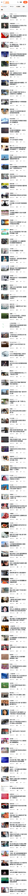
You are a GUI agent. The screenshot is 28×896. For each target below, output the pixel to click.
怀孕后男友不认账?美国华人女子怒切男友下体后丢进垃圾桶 (18, 713)
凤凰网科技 (12, 456)
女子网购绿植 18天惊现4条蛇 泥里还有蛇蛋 (18, 638)
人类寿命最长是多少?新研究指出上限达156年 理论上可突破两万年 (18, 629)
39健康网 (11, 513)
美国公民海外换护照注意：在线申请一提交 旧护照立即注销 (18, 430)
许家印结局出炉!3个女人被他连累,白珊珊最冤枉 (18, 741)
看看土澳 (11, 767)
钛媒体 (11, 645)
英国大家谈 (12, 597)
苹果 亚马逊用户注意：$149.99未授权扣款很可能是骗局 (18, 440)
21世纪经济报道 (13, 323)
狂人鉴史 (11, 155)
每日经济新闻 (12, 118)
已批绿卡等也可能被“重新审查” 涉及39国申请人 (18, 383)
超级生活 (11, 370)
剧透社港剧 (12, 183)
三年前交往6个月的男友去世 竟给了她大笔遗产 (18, 335)
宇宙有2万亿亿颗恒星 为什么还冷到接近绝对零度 (18, 223)
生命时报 (11, 683)
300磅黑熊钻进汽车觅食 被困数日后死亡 (18, 297)
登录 (21, 2)
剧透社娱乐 (12, 542)
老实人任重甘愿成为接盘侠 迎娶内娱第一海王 (18, 564)
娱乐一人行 (12, 61)
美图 (2, 9)
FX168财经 (12, 266)
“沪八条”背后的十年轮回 (16, 140)
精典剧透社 (12, 561)
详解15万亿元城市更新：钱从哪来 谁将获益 (18, 288)
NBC (11, 294)
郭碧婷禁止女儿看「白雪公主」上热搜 (18, 402)
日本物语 (11, 239)
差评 (10, 729)
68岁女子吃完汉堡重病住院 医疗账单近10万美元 (18, 478)
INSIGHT (12, 399)
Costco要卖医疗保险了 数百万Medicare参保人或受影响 (18, 354)
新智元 (11, 878)
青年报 (11, 466)
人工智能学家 (12, 626)
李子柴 (11, 664)
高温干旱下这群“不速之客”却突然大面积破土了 (18, 535)
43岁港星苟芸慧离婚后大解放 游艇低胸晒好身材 (17, 545)
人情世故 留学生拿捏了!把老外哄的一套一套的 (18, 600)
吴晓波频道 (12, 174)
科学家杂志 (12, 256)
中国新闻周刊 (12, 23)
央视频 (11, 409)
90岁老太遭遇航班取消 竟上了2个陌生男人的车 (18, 373)
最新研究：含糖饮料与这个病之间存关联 (18, 307)
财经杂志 (11, 285)
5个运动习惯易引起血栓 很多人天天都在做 (18, 686)
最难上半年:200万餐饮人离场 (17, 695)
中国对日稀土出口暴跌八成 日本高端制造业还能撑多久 (18, 36)
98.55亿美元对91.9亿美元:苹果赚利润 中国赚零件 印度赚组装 (18, 844)
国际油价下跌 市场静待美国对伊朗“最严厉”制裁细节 (18, 269)
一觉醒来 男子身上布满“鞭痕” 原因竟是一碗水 (17, 657)
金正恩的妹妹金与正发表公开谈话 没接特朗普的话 (18, 26)
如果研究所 (12, 33)
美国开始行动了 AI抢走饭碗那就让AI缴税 (18, 278)
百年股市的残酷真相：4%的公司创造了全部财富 (18, 131)
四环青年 (11, 42)
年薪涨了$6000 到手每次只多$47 (17, 345)
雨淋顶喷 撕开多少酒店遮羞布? (18, 572)
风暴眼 (11, 313)
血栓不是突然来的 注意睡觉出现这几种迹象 (18, 516)
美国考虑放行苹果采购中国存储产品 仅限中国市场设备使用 (18, 55)
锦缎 (10, 128)
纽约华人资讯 (12, 719)
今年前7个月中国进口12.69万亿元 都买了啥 (18, 497)
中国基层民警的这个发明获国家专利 (18, 102)
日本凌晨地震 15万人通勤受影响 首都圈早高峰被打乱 (18, 242)
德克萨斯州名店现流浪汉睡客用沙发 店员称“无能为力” (18, 487)
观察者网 (11, 80)
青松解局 (11, 551)
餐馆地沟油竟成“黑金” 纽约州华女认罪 (18, 392)
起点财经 (11, 275)
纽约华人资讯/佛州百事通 (15, 822)
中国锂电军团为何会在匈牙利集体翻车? (18, 806)
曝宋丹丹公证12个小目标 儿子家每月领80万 (18, 64)
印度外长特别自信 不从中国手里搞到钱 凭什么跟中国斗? (18, 863)
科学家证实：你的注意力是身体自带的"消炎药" (18, 259)
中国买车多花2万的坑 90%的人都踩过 (18, 449)
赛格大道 (11, 361)
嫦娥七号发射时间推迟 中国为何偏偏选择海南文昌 (18, 158)
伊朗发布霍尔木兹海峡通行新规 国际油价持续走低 (18, 326)
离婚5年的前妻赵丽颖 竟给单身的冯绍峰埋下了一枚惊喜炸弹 (18, 148)
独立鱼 (11, 786)
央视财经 (11, 494)
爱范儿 (11, 757)
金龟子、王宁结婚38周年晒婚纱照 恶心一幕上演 (18, 770)
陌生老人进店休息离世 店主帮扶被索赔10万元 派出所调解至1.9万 (18, 891)
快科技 (11, 52)
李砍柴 (11, 588)
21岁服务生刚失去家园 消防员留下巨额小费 (18, 421)
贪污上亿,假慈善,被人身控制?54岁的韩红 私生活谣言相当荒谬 (18, 610)
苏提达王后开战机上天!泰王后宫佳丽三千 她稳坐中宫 (18, 835)
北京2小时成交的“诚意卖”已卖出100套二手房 (18, 459)
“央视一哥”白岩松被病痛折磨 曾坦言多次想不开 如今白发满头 (18, 854)
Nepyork (12, 380)
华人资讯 (11, 351)
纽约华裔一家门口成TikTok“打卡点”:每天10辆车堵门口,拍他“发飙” (18, 826)
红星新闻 (11, 193)
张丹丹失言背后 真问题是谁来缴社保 (18, 364)
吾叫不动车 (12, 447)
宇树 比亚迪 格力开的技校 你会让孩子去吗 (18, 177)
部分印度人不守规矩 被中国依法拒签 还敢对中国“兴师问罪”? (18, 619)
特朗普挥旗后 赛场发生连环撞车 (18, 195)
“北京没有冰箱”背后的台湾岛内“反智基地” (18, 751)
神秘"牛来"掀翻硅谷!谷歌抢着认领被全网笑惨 (18, 881)
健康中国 (11, 229)
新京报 (11, 887)
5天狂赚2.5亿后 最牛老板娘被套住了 (18, 204)
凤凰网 (11, 616)
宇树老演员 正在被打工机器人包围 (18, 648)
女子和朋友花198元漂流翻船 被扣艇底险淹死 (18, 581)
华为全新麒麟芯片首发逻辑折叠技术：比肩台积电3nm (18, 167)
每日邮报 (11, 813)
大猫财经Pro (12, 201)
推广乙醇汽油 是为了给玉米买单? (18, 732)
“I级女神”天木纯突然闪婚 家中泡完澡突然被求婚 (18, 112)
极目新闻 (11, 635)
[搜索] (18, 2)
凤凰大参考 (12, 71)
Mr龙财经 (12, 700)
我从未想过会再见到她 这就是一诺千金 (18, 411)
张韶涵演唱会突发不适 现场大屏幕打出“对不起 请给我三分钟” (18, 506)
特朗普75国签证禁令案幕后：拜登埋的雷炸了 (18, 83)
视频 (24, 6)
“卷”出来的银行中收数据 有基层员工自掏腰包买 (18, 121)
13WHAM (12, 390)
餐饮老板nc (12, 692)
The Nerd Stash (13, 342)
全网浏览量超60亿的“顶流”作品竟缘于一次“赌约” (18, 468)
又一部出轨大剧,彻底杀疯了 (17, 788)
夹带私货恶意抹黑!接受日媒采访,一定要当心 (18, 797)
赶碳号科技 (12, 803)
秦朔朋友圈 (12, 137)
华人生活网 (12, 418)
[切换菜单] (2, 2)
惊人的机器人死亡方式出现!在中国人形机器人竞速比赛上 (18, 676)
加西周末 (11, 332)
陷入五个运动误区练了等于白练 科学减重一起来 (18, 232)
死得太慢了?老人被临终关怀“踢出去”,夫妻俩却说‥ (18, 816)
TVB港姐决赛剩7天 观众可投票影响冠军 (18, 213)
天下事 (11, 14)
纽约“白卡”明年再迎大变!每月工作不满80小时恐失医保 (18, 722)
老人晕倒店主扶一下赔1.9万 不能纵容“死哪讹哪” (18, 45)
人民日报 (11, 248)
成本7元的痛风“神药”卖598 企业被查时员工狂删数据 (18, 93)
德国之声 (11, 870)
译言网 (11, 832)
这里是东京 (12, 794)
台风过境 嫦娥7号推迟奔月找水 (18, 872)
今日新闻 (18, 6)
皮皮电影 (11, 607)
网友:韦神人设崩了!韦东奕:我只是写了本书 (18, 591)
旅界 (10, 570)
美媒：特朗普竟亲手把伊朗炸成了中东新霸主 (18, 16)
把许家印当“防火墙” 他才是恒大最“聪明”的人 (18, 703)
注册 (25, 2)
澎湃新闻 (11, 578)
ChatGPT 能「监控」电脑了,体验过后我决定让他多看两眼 (18, 760)
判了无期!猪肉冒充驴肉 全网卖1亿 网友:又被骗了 (18, 667)
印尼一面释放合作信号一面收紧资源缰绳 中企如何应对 (18, 74)
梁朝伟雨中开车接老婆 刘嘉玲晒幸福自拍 (18, 186)
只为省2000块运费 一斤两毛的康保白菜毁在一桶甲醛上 (18, 316)
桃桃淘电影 (12, 109)
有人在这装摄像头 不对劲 (16, 250)
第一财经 (11, 90)
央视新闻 (11, 99)
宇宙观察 (11, 220)
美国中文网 (12, 304)
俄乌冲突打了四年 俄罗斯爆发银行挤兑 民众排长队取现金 (18, 554)
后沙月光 (11, 748)
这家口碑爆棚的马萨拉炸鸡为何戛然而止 (18, 526)
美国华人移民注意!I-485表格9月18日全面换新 (18, 779)
